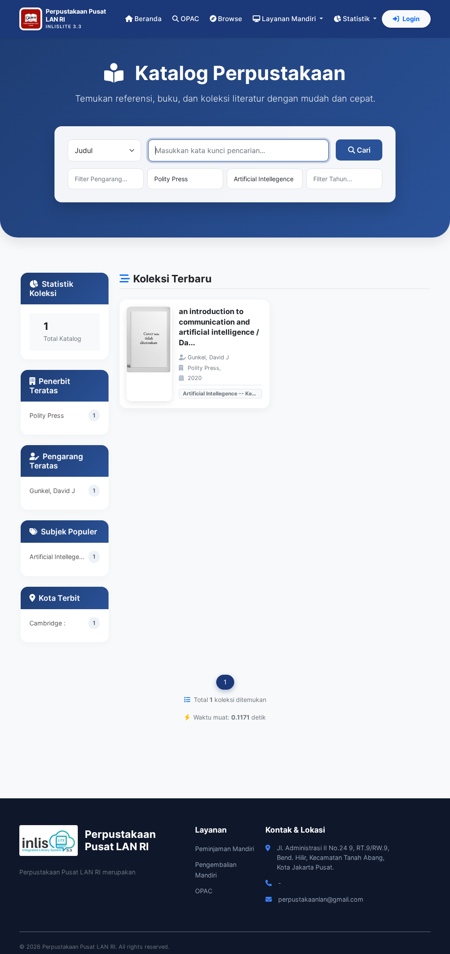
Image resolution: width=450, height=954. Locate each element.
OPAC (190, 19)
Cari (363, 150)
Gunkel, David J (52, 490)
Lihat (153, 354)
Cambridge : (47, 623)
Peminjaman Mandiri (224, 848)
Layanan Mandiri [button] (290, 19)
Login (411, 18)
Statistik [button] (357, 19)
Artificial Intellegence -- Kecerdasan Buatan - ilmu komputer (58, 556)
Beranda (148, 19)
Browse (230, 19)
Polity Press (46, 415)
